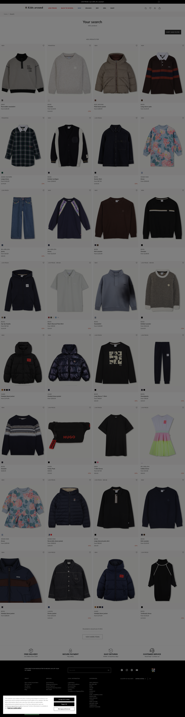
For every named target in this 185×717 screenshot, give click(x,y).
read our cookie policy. (14, 708)
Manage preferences (64, 709)
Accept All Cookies (64, 699)
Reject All (64, 704)
